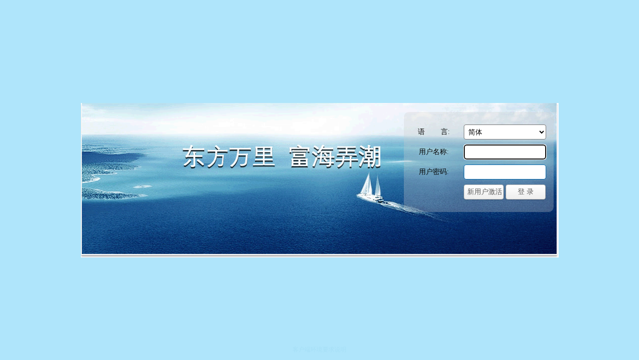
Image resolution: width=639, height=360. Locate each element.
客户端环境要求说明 (319, 349)
